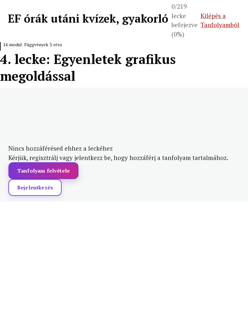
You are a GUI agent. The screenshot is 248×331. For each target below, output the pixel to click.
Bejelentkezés (35, 187)
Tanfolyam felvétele (43, 170)
